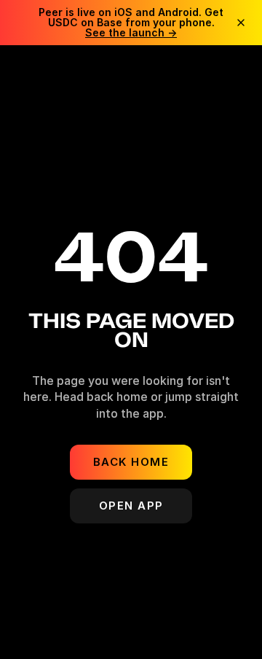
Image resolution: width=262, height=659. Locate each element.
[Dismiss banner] (240, 22)
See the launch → (131, 32)
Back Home (131, 462)
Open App (131, 505)
